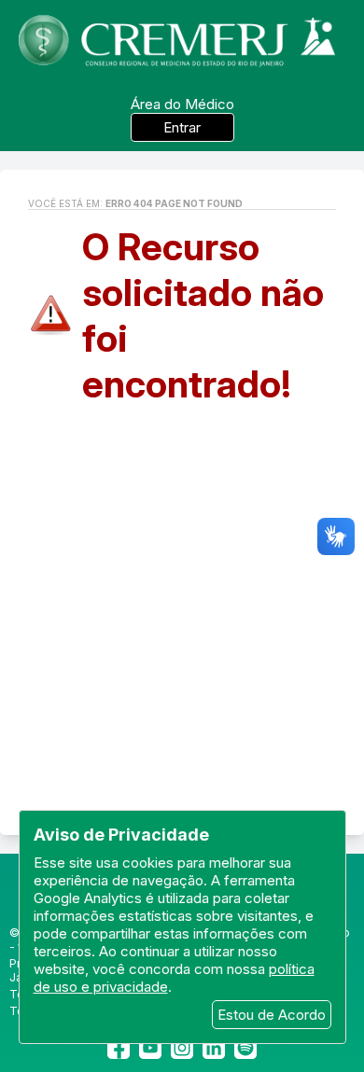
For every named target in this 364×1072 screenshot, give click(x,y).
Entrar (182, 127)
